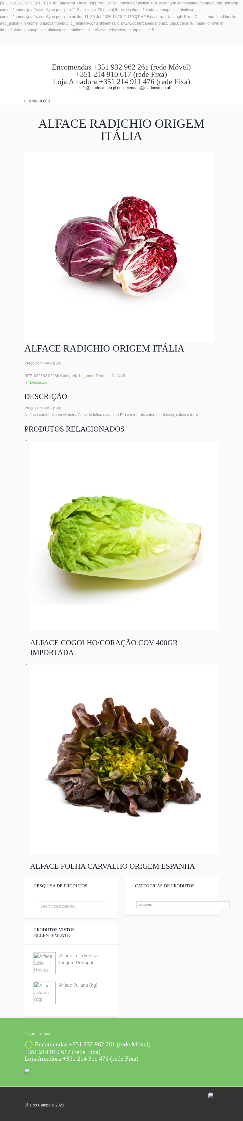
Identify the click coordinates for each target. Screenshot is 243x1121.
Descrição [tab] (38, 382)
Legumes (87, 376)
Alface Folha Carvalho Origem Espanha (112, 866)
